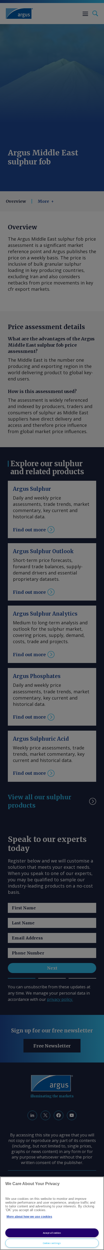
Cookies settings (52, 1243)
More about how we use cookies (29, 1216)
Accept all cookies (52, 1232)
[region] (52, 1213)
